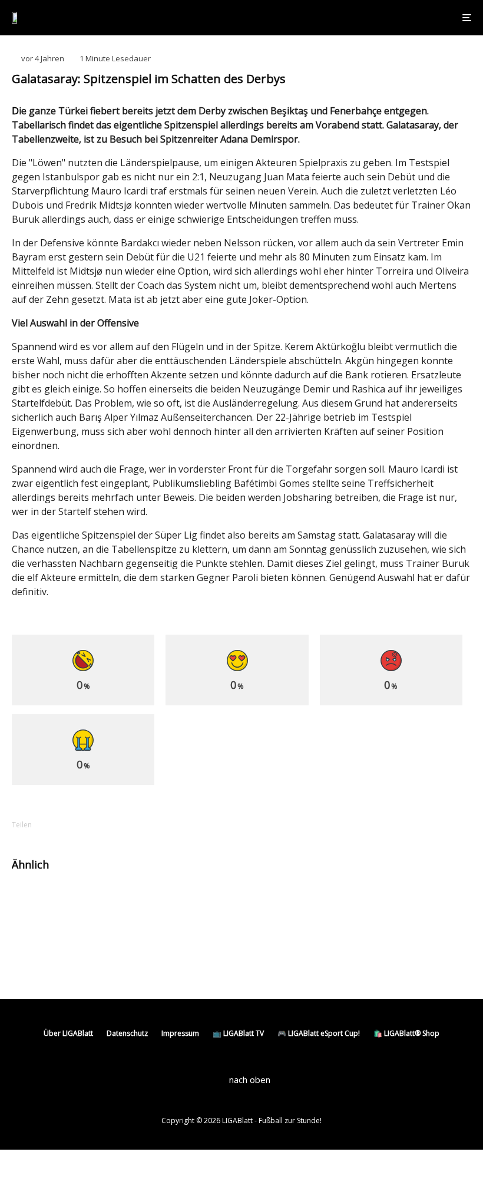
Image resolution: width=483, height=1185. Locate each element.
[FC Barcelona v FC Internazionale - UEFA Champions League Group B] (31, 951)
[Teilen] (64, 824)
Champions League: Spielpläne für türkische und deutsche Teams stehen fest (139, 956)
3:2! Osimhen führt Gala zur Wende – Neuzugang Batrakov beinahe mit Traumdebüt (374, 907)
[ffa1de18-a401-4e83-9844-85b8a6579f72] (31, 902)
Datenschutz (127, 1033)
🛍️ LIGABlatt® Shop (406, 1033)
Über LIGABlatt (68, 1033)
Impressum (180, 1033)
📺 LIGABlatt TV (238, 1033)
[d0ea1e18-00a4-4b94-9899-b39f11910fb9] (269, 902)
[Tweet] (95, 824)
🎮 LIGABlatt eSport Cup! (318, 1033)
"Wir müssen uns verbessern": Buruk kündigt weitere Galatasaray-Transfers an (146, 901)
